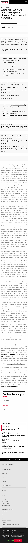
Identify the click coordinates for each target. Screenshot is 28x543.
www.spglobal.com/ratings (8, 354)
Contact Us (4, 481)
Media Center (4, 473)
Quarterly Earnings (5, 503)
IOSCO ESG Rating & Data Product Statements (10, 524)
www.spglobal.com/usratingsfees (16, 364)
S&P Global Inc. (6, 485)
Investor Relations (5, 499)
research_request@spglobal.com (10, 386)
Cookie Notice (5, 537)
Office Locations (5, 514)
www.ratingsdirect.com (7, 356)
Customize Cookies (10, 540)
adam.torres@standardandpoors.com (10, 410)
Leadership (4, 522)
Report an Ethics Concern (6, 513)
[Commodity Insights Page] (15, 459)
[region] (14, 535)
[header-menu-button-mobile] (26, 2)
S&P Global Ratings (8, 464)
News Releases (5, 501)
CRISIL (3, 477)
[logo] (4, 2)
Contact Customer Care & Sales (7, 509)
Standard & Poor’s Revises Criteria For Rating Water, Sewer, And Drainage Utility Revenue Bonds (14, 113)
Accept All (18, 540)
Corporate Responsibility (6, 520)
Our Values (4, 490)
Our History (4, 492)
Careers (3, 518)
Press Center (4, 495)
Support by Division (5, 511)
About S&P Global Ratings (6, 469)
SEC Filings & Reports (6, 505)
